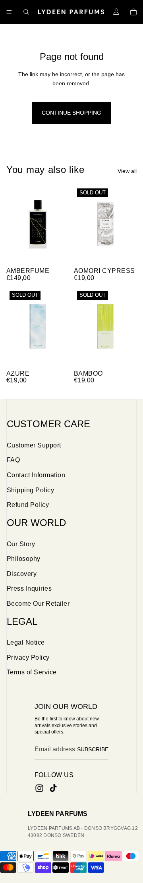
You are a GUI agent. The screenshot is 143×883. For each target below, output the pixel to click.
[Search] (26, 12)
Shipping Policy (30, 490)
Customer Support (34, 445)
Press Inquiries (29, 588)
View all (127, 171)
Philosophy (24, 558)
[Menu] (9, 12)
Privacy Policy (28, 657)
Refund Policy (28, 504)
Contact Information (36, 475)
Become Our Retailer (38, 603)
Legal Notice (26, 642)
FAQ (13, 460)
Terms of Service (32, 672)
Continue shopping (71, 112)
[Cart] (133, 12)
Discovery (22, 573)
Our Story (21, 544)
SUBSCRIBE (92, 749)
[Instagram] (39, 788)
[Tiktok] (53, 788)
